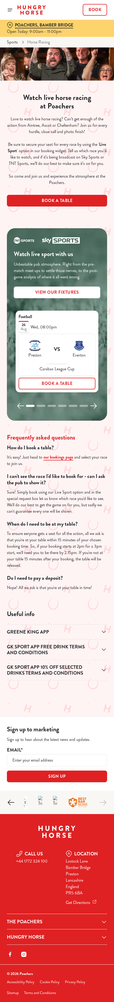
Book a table (57, 200)
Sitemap (13, 992)
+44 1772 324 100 (31, 861)
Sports (12, 42)
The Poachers (24, 921)
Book (95, 10)
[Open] (10, 10)
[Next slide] (103, 802)
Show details (85, 561)
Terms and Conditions (40, 992)
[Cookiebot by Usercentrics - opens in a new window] (85, 401)
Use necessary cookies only (57, 595)
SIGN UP (57, 776)
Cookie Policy (50, 982)
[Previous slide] (11, 802)
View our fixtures (57, 292)
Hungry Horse (26, 937)
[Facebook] (10, 954)
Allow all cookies (57, 578)
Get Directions (78, 902)
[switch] (100, 507)
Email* (15, 750)
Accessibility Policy (20, 982)
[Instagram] (24, 954)
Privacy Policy (75, 982)
